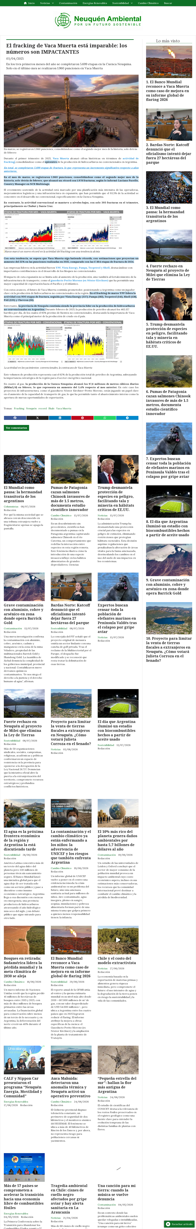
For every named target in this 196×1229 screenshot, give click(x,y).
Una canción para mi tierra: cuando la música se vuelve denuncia (117, 1192)
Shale (51, 408)
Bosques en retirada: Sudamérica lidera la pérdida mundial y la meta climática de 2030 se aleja (23, 967)
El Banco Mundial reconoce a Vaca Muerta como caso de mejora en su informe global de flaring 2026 (70, 967)
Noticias (45, 3)
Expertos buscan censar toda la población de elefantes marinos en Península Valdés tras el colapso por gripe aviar (117, 618)
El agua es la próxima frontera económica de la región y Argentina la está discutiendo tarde (23, 840)
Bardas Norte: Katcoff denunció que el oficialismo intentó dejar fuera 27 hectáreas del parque (70, 614)
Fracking (19, 408)
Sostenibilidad (120, 3)
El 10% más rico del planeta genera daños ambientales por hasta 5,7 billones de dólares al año (117, 840)
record (42, 408)
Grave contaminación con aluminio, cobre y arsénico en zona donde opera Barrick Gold (23, 614)
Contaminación (68, 3)
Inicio (31, 3)
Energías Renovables (95, 3)
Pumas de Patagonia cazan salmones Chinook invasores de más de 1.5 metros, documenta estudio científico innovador (70, 498)
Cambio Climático (148, 3)
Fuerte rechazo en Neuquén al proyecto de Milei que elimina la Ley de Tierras (23, 728)
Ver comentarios (16, 428)
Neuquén (31, 408)
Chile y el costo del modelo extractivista (117, 960)
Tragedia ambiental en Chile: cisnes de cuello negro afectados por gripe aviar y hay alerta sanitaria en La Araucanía (69, 1199)
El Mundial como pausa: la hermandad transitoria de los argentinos (23, 494)
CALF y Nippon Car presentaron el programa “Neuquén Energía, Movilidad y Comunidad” (23, 1087)
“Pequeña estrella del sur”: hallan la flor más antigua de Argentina (117, 1085)
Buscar (168, 3)
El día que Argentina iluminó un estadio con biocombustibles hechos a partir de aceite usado (117, 730)
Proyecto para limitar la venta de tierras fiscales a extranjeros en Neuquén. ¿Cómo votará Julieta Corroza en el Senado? (71, 732)
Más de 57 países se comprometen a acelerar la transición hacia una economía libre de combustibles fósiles (24, 1196)
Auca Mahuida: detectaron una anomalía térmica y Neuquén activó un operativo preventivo (70, 1087)
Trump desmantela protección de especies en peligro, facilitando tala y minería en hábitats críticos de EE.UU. (116, 498)
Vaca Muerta (63, 408)
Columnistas (11, 506)
